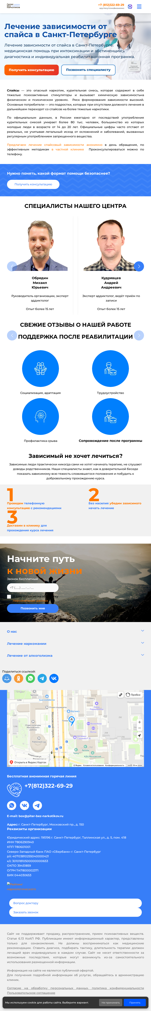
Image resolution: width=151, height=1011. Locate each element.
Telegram (37, 805)
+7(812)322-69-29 (48, 786)
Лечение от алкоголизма (29, 656)
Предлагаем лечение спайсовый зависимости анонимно (54, 145)
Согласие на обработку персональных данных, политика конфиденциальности (75, 988)
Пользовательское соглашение (31, 993)
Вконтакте (24, 805)
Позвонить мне (33, 608)
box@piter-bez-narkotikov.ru (41, 816)
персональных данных (30, 600)
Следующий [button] (139, 266)
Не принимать (111, 1002)
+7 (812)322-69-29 (111, 4)
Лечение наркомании (26, 644)
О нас (12, 632)
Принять (134, 1002)
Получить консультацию (31, 70)
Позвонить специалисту (88, 70)
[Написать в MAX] (130, 7)
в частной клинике (68, 149)
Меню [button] (139, 6)
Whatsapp (11, 805)
